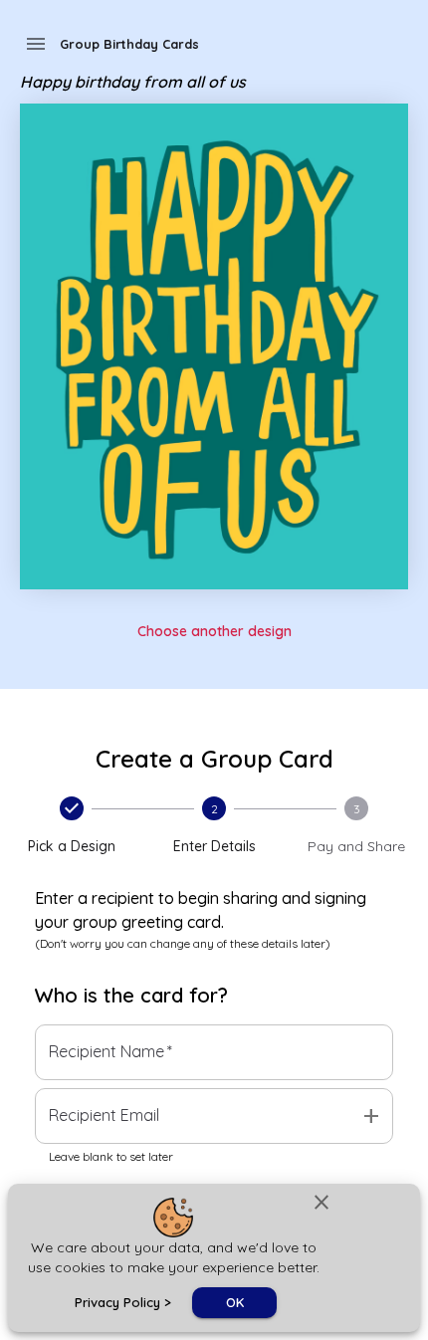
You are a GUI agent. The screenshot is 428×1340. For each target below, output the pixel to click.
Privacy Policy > (123, 1302)
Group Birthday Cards (129, 44)
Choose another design (214, 631)
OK (235, 1302)
